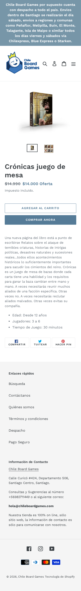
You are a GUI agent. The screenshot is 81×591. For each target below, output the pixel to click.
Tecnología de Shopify (60, 576)
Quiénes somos (21, 407)
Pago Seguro (19, 442)
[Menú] (73, 63)
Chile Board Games (24, 469)
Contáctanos (19, 395)
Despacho (17, 430)
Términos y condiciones (28, 419)
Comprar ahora (40, 219)
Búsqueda (17, 384)
